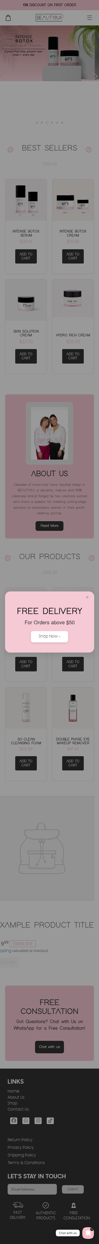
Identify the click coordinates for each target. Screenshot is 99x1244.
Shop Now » (49, 637)
